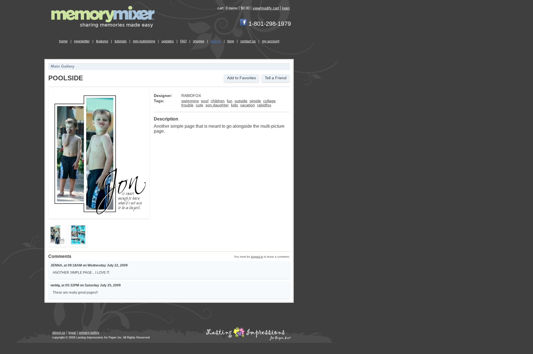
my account (270, 41)
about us (58, 333)
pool (204, 101)
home (63, 41)
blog (230, 41)
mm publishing (144, 41)
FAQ (183, 41)
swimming (190, 101)
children (218, 101)
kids (234, 105)
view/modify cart (266, 8)
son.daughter (217, 105)
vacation (247, 105)
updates (168, 41)
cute (199, 105)
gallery (216, 41)
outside (241, 101)
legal (72, 333)
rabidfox (264, 105)
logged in (257, 256)
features (102, 41)
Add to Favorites (241, 78)
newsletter (82, 41)
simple (255, 101)
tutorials (121, 41)
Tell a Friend (275, 78)
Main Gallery (62, 66)
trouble (187, 105)
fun (229, 101)
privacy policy (89, 333)
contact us (248, 41)
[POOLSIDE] (99, 214)
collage (269, 101)
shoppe (198, 41)
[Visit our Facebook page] (243, 23)
